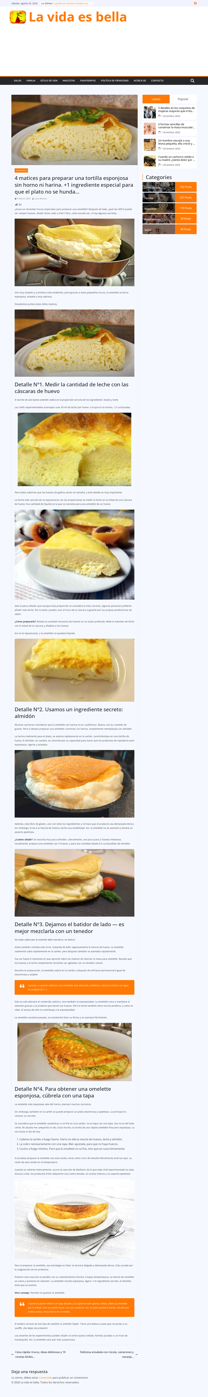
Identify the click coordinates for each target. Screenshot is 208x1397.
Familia (30, 80)
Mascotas (69, 80)
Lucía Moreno (41, 198)
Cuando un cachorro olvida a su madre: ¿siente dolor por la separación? (176, 158)
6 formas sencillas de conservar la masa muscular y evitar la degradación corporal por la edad (176, 126)
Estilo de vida (49, 80)
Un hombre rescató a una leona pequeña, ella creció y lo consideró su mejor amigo (176, 142)
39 (186, 218)
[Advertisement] (104, 51)
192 (186, 187)
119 (186, 208)
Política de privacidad (115, 80)
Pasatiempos (88, 80)
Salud (17, 80)
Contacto (157, 80)
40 (186, 229)
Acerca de (140, 80)
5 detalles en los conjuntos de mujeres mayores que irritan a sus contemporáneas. (176, 109)
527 (186, 197)
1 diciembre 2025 (170, 116)
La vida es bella (78, 16)
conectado (45, 1377)
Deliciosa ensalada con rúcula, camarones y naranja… (107, 1354)
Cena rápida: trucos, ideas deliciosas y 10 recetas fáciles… (40, 1354)
